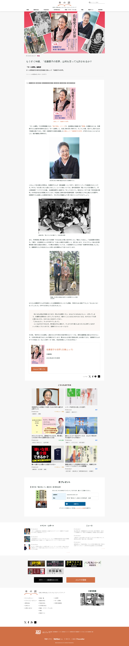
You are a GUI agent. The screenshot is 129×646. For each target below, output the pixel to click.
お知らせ (27, 605)
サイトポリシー (29, 598)
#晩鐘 (39, 413)
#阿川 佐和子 (81, 442)
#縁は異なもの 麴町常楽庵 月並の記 (79, 471)
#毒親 (45, 469)
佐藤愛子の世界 (71, 83)
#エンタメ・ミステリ (41, 74)
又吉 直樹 (56, 83)
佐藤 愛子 (38, 83)
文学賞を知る (57, 9)
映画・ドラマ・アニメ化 (70, 9)
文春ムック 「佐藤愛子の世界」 (61, 121)
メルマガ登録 (80, 580)
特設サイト (90, 9)
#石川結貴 (40, 469)
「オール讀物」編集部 (33, 67)
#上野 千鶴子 (46, 442)
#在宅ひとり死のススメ (37, 442)
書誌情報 (100, 9)
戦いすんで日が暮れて (47, 83)
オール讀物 (31, 83)
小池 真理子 (63, 83)
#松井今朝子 (68, 471)
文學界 (56, 598)
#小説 (33, 74)
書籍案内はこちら (48, 580)
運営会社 (27, 603)
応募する (72, 504)
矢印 (68, 552)
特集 (82, 9)
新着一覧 (41, 598)
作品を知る (46, 9)
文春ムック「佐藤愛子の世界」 (73, 131)
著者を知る (36, 9)
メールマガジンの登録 (80, 508)
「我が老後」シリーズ (58, 126)
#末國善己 (91, 471)
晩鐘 (83, 126)
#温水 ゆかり (74, 412)
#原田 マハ (68, 442)
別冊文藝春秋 (58, 603)
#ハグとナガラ (75, 442)
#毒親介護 (34, 469)
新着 (28, 9)
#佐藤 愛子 (34, 413)
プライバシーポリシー (31, 600)
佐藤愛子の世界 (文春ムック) (59, 349)
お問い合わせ (28, 608)
